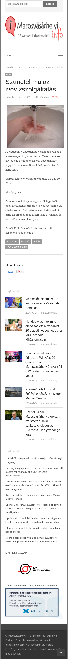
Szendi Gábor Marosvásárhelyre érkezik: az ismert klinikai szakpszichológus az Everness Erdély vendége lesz (33, 508)
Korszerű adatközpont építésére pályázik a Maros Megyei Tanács (43, 394)
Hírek (8, 74)
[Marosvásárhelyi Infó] (34, 29)
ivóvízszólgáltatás (17, 246)
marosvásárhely (49, 313)
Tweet (11, 271)
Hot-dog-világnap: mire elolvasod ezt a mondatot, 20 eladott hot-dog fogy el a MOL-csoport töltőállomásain (44, 330)
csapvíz (25, 241)
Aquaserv (12, 241)
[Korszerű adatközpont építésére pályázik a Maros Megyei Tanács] (13, 389)
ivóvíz (37, 241)
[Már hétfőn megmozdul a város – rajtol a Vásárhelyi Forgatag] (13, 298)
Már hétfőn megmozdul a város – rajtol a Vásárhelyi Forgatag (43, 303)
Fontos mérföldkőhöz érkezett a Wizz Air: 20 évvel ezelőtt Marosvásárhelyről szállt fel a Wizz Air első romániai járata (33, 485)
